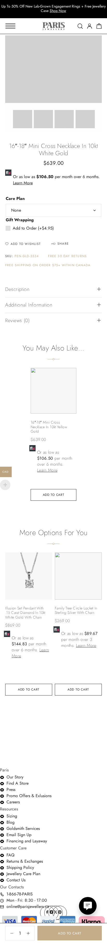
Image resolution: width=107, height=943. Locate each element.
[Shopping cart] (99, 27)
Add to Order (33, 228)
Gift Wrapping (20, 220)
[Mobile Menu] (10, 26)
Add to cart (69, 933)
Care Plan (15, 198)
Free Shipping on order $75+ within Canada (47, 265)
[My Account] (89, 26)
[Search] (80, 26)
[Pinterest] (60, 913)
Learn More (23, 183)
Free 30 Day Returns (67, 256)
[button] (94, 43)
